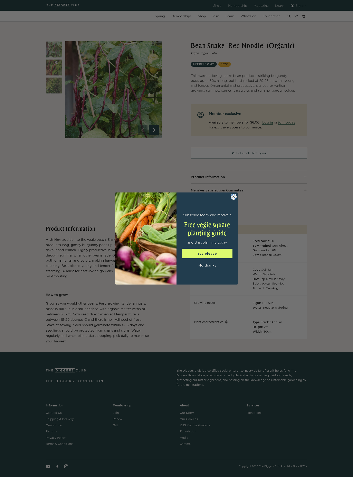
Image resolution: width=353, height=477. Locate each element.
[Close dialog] (233, 196)
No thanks (207, 265)
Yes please (207, 253)
